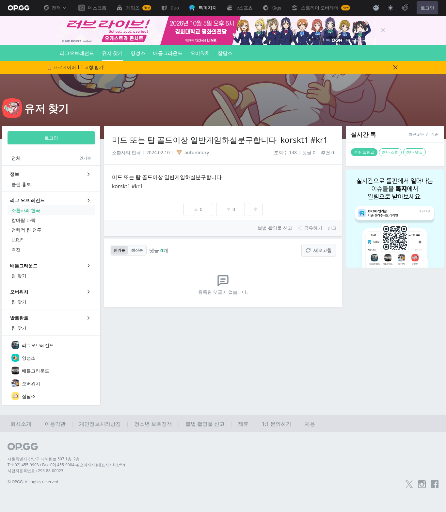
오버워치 (200, 53)
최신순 (137, 250)
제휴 (243, 424)
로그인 (427, 7)
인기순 (119, 250)
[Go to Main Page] (18, 8)
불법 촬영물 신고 (205, 423)
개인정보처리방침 (100, 423)
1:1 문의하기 (276, 423)
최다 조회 (390, 152)
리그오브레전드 (77, 53)
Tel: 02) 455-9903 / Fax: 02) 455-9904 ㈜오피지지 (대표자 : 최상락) (66, 465)
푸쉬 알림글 (364, 152)
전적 (56, 7)
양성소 (138, 53)
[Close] (383, 30)
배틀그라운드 (168, 53)
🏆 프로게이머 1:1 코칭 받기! (75, 67)
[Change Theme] (390, 7)
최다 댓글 (414, 152)
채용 (310, 424)
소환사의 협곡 (126, 152)
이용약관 (55, 423)
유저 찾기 (112, 53)
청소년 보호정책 (153, 423)
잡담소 (225, 53)
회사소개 (20, 424)
